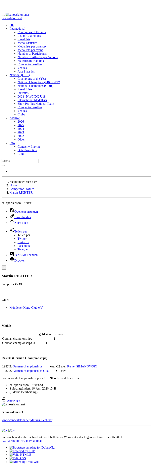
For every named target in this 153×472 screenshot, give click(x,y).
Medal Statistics (27, 43)
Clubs (21, 114)
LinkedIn (23, 242)
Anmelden (13, 400)
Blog (21, 153)
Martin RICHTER (21, 192)
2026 (21, 121)
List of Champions (29, 35)
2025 (21, 125)
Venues (22, 68)
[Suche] (3, 165)
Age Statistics (26, 71)
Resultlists (24, 39)
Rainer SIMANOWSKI (82, 366)
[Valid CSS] (18, 458)
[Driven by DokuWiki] (24, 461)
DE (12, 25)
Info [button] (12, 143)
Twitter (22, 238)
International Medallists (32, 100)
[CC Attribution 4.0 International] (8, 430)
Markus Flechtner (41, 420)
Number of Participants (32, 53)
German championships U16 (31, 370)
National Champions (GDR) (35, 85)
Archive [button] (15, 118)
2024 (21, 128)
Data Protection (27, 150)
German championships (27, 366)
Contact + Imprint (29, 146)
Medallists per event (30, 50)
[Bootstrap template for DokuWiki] (32, 447)
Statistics (23, 93)
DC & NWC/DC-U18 (32, 96)
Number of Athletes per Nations (38, 57)
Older (21, 139)
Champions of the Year (32, 32)
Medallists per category (32, 46)
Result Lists (25, 89)
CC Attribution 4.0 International (22, 440)
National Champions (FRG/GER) (39, 82)
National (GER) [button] (20, 75)
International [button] (17, 28)
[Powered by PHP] (22, 451)
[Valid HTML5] (20, 454)
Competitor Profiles (30, 64)
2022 (21, 136)
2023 (21, 132)
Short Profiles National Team (36, 103)
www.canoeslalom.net (15, 420)
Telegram (23, 249)
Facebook (24, 245)
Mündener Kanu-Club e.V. (26, 307)
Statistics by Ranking (31, 60)
